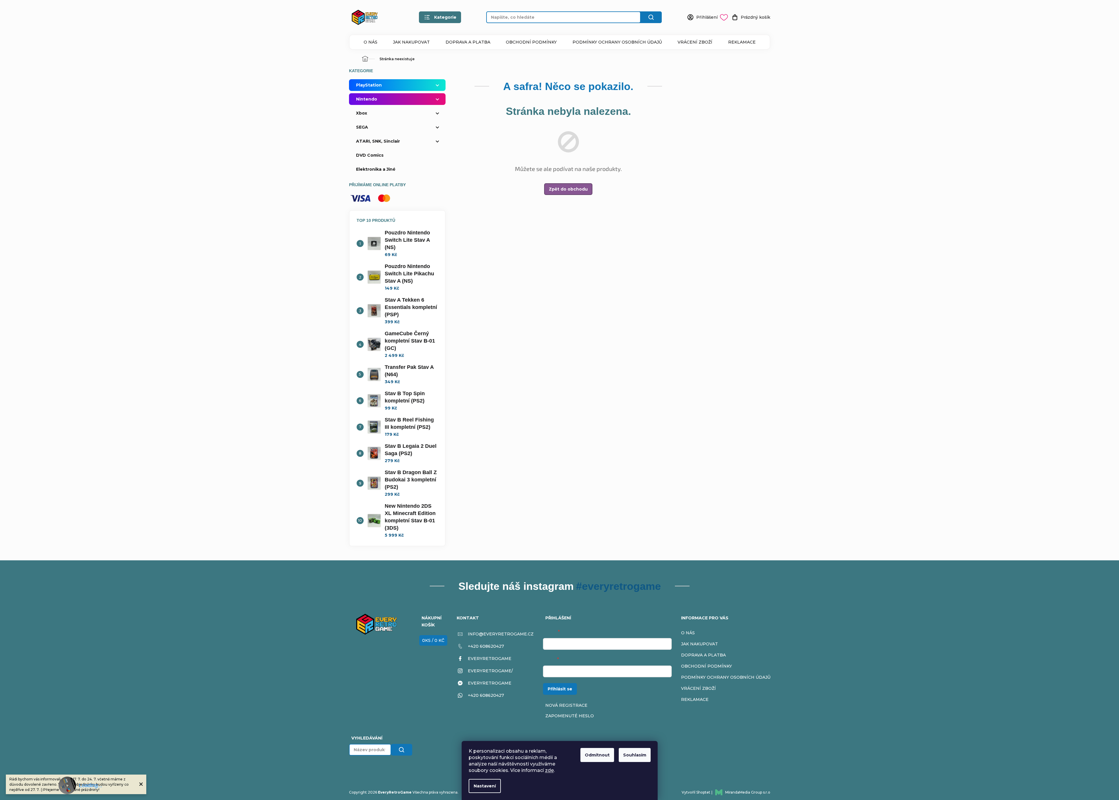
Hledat (651, 17)
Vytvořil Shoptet (696, 792)
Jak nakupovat (411, 42)
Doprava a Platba (468, 42)
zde (549, 770)
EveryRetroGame (489, 658)
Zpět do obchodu (568, 189)
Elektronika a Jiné (376, 169)
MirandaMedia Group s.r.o (747, 792)
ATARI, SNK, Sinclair (378, 141)
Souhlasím (634, 755)
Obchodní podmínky (531, 42)
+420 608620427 (486, 646)
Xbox (361, 113)
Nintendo (366, 99)
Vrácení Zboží (695, 42)
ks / (433, 640)
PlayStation (369, 85)
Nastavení (485, 786)
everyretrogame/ (490, 670)
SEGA (362, 127)
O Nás (370, 42)
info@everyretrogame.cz (501, 634)
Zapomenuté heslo (569, 715)
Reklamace (742, 42)
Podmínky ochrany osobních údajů (617, 42)
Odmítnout (597, 755)
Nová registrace (566, 705)
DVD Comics (370, 155)
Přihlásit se (560, 689)
